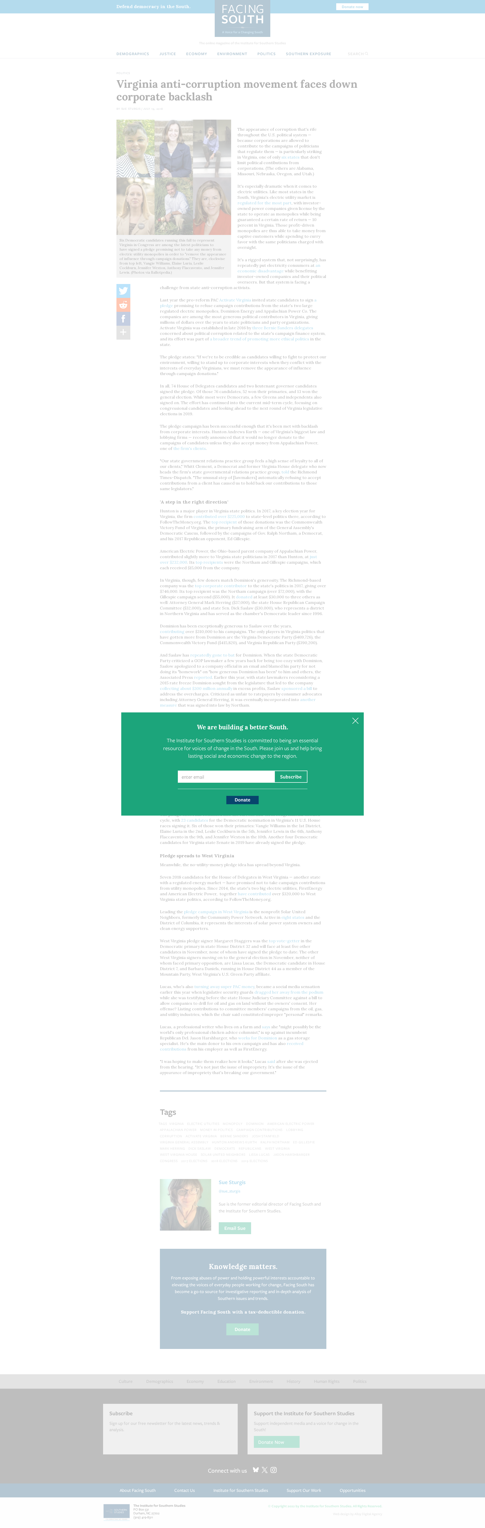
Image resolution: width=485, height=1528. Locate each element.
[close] (355, 720)
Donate (242, 799)
